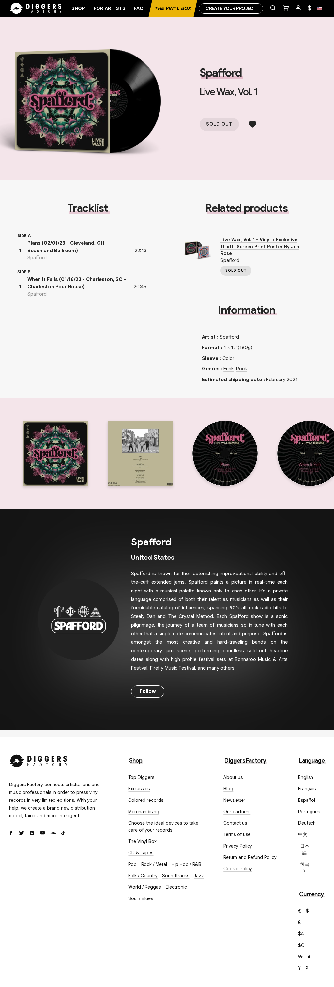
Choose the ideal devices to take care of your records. (163, 826)
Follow (148, 691)
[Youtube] (42, 833)
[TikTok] (63, 833)
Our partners (236, 812)
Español (306, 800)
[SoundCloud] (53, 833)
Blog (228, 789)
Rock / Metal (154, 864)
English (305, 777)
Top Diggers (141, 777)
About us (233, 777)
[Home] (36, 8)
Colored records (145, 800)
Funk (228, 369)
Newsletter (234, 800)
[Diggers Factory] (38, 759)
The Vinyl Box (173, 8)
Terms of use (236, 834)
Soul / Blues (140, 898)
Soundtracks (175, 876)
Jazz (199, 876)
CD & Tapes (140, 853)
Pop (132, 864)
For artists (110, 8)
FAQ (139, 8)
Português (309, 812)
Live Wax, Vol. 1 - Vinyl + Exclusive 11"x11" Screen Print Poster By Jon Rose (259, 246)
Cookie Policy (237, 869)
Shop (78, 8)
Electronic (176, 887)
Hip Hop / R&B (186, 864)
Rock (241, 369)
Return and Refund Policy (250, 857)
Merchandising (143, 812)
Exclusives (139, 789)
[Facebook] (11, 833)
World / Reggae (144, 887)
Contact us (235, 823)
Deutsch (307, 823)
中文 (302, 834)
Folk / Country (143, 876)
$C (301, 945)
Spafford (221, 73)
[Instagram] (32, 833)
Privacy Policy (237, 846)
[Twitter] (21, 833)
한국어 (304, 867)
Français (307, 789)
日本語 (304, 849)
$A (301, 934)
